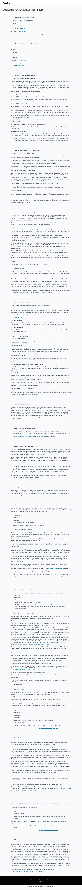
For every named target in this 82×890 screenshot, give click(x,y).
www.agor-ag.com (19, 65)
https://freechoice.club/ (20, 31)
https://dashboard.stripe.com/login (56, 568)
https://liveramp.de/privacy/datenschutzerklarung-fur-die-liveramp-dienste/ (28, 871)
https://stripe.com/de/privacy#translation (51, 674)
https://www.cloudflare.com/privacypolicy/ (21, 774)
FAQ (32, 880)
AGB (39, 880)
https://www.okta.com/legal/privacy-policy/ (49, 728)
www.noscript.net (66, 788)
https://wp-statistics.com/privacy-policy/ (48, 830)
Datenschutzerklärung (46, 880)
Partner (35, 880)
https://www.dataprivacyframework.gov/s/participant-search (29, 436)
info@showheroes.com (20, 28)
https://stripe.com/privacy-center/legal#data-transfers (23, 669)
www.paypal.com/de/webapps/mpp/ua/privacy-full (39, 644)
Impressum (41, 881)
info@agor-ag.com (19, 63)
